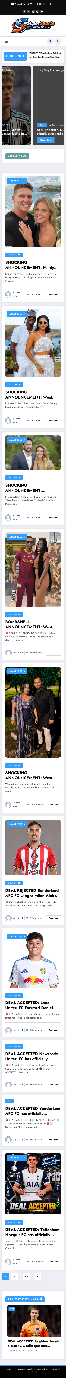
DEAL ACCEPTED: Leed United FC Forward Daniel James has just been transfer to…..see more (31, 1005)
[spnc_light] (57, 41)
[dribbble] (33, 11)
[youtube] (41, 11)
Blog (11, 125)
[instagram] (37, 11)
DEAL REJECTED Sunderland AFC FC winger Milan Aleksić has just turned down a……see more (33, 893)
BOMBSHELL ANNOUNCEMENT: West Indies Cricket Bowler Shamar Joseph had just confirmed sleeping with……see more (32, 624)
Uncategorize (14, 255)
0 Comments (37, 294)
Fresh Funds (26, 1375)
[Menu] (6, 41)
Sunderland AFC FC (31, 125)
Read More (15, 140)
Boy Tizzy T (14, 70)
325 (27, 1276)
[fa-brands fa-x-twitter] (28, 11)
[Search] (50, 41)
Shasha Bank (16, 294)
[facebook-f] (24, 11)
